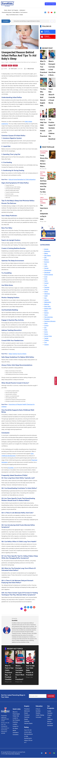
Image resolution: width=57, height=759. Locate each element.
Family (46, 281)
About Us (15, 712)
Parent (46, 315)
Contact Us (15, 726)
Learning (9, 659)
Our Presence (16, 720)
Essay (45, 276)
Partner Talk (16, 716)
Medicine (46, 304)
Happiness (47, 293)
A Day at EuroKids (38, 710)
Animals (46, 249)
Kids (10, 65)
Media (14, 730)
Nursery (49, 721)
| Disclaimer (17, 753)
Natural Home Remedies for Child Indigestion (22, 179)
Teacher (46, 338)
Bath (45, 257)
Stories (46, 334)
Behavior (46, 259)
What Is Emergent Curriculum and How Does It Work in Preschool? (20, 672)
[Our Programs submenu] (18, 10)
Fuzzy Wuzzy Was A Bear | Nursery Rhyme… (44, 160)
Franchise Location (15, 723)
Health (6, 62)
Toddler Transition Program (49, 713)
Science (46, 325)
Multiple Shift (47, 308)
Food (45, 285)
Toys (45, 342)
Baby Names (47, 255)
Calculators (15, 732)
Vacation (46, 344)
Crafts (45, 266)
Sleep (15, 65)
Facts (45, 279)
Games (46, 291)
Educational (20, 657)
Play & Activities (48, 317)
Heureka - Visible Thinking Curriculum (40, 715)
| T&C (6, 753)
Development (47, 270)
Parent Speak (16, 714)
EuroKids (5, 68)
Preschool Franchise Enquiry (27, 717)
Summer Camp (48, 336)
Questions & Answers (50, 321)
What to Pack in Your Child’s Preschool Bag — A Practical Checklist (9, 672)
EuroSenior (50, 725)
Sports (46, 332)
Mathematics (47, 302)
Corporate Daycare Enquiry (28, 722)
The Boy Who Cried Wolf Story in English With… (43, 97)
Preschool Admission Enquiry (27, 711)
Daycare (46, 268)
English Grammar (48, 274)
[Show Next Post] (53, 21)
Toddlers (46, 340)
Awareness (47, 251)
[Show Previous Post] (50, 21)
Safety (46, 323)
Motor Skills (47, 306)
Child (29, 657)
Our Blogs (15, 728)
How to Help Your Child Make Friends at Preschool (43, 128)
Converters (15, 734)
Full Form (46, 289)
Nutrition (46, 312)
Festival (42, 172)
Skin (45, 327)
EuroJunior (50, 723)
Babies (46, 253)
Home (2, 62)
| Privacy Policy (10, 753)
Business (46, 262)
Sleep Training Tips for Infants (17, 354)
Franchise (46, 287)
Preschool (9, 661)
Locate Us (15, 718)
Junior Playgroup (50, 718)
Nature (46, 310)
